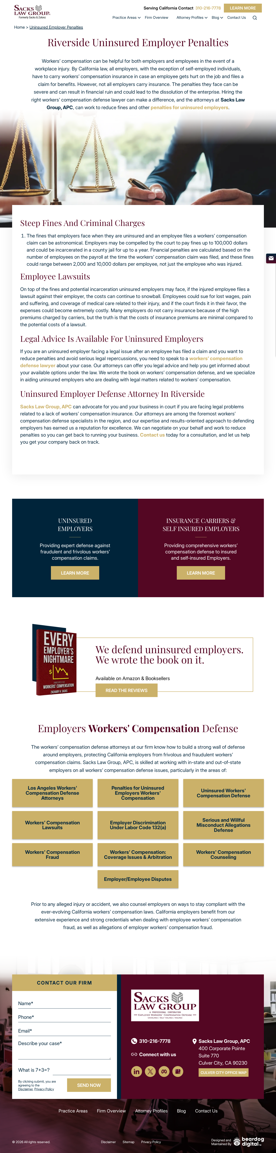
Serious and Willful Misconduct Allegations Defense (224, 824)
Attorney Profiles (190, 17)
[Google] (177, 1071)
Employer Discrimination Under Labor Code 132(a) (138, 825)
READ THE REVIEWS (126, 690)
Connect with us (157, 1054)
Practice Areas (125, 17)
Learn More (243, 8)
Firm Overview (156, 17)
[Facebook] (164, 1071)
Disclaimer (25, 1089)
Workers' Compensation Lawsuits (52, 825)
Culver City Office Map (224, 1072)
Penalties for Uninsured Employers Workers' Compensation (138, 792)
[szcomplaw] (32, 12)
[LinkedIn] (136, 1071)
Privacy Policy (44, 1089)
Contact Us (236, 17)
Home (19, 27)
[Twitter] (150, 1071)
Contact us (152, 434)
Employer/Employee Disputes (138, 878)
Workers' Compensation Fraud (52, 854)
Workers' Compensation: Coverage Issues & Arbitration (138, 854)
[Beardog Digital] (249, 1141)
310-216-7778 (208, 8)
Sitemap (128, 1141)
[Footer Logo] (165, 1005)
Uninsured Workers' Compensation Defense (223, 793)
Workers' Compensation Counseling (223, 854)
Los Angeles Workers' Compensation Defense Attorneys (52, 792)
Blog (215, 17)
